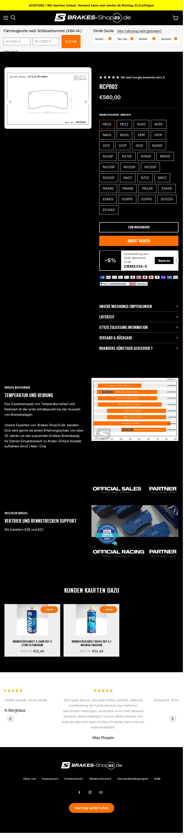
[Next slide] (85, 102)
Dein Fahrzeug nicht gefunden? (139, 31)
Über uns (29, 778)
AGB (157, 778)
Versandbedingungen (132, 778)
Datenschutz (73, 778)
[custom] (79, 792)
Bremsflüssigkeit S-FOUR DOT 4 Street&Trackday (32, 643)
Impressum (50, 778)
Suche (71, 41)
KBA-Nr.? (10, 52)
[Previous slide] (10, 102)
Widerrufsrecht (100, 778)
